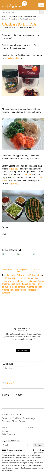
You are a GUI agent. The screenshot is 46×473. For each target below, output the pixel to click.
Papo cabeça (29, 418)
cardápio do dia (9, 278)
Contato (22, 421)
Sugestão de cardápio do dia (12, 19)
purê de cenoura (17, 287)
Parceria (6, 431)
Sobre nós (6, 418)
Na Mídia (17, 418)
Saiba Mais (23, 351)
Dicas (14, 421)
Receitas (6, 421)
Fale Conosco (8, 434)
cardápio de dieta (34, 275)
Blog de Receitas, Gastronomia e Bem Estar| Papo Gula (21, 16)
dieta (34, 278)
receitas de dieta (34, 287)
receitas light (7, 290)
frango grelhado (29, 284)
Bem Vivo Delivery (15, 275)
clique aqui (14, 169)
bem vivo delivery (13, 58)
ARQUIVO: (8, 364)
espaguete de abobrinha (13, 281)
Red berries (20, 290)
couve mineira (24, 278)
